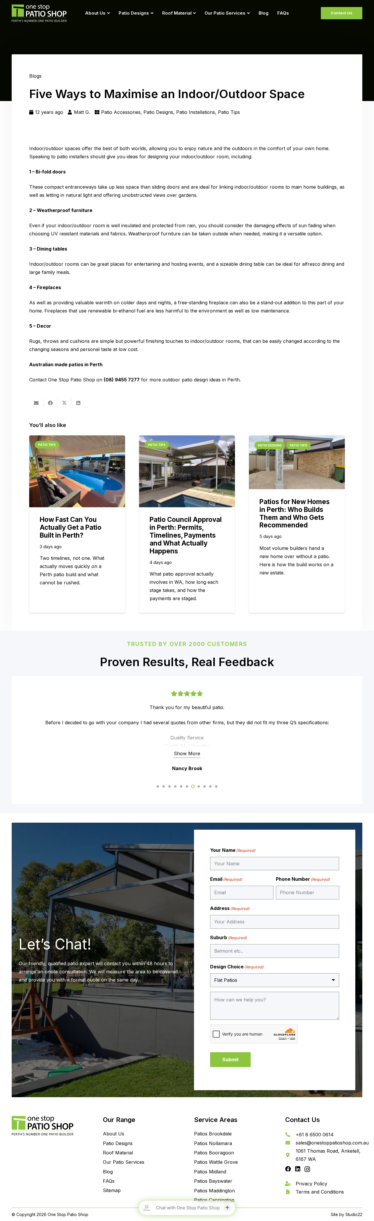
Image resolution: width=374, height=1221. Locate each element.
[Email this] (36, 403)
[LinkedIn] (297, 1169)
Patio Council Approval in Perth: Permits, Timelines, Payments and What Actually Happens (186, 535)
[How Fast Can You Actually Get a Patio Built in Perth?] (77, 471)
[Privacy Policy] (290, 1183)
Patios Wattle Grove (216, 1162)
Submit (230, 1059)
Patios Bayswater (213, 1181)
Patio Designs (118, 1143)
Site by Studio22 (346, 1214)
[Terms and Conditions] (290, 1191)
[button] (107, 13)
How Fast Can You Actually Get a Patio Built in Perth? (70, 527)
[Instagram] (307, 1169)
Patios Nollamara (213, 1143)
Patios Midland (210, 1172)
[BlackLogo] (39, 13)
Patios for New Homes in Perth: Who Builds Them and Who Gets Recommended (294, 513)
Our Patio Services (123, 1162)
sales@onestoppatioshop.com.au (332, 1143)
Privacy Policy (311, 1184)
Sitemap (112, 1190)
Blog (108, 1172)
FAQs (109, 1181)
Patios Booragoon (214, 1153)
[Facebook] (288, 1169)
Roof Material (118, 1153)
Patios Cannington (214, 1200)
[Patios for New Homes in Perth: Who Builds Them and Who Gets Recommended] (297, 462)
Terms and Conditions (320, 1192)
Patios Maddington (214, 1191)
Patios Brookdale (213, 1134)
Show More (187, 753)
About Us (113, 1134)
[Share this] (50, 403)
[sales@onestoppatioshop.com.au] (290, 1142)
